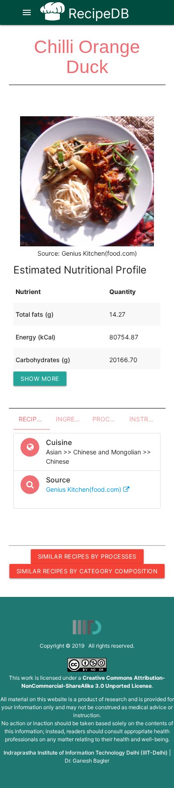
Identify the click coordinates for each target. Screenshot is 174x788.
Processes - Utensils (108, 419)
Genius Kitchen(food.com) (84, 489)
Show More (40, 378)
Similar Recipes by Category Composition (87, 571)
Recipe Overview (34, 419)
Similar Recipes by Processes (87, 556)
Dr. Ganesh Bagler (87, 760)
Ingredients (71, 419)
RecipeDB (97, 13)
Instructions (145, 419)
